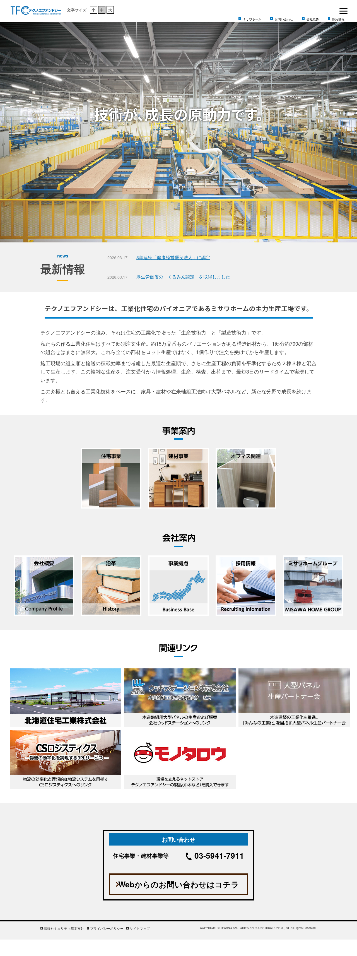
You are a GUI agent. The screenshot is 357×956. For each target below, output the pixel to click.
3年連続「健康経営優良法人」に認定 (173, 257)
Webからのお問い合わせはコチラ (178, 884)
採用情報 (338, 19)
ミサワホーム (252, 19)
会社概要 (313, 19)
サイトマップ (140, 928)
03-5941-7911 (219, 855)
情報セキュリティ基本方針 (64, 928)
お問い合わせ (284, 19)
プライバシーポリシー (107, 928)
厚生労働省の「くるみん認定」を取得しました (183, 276)
